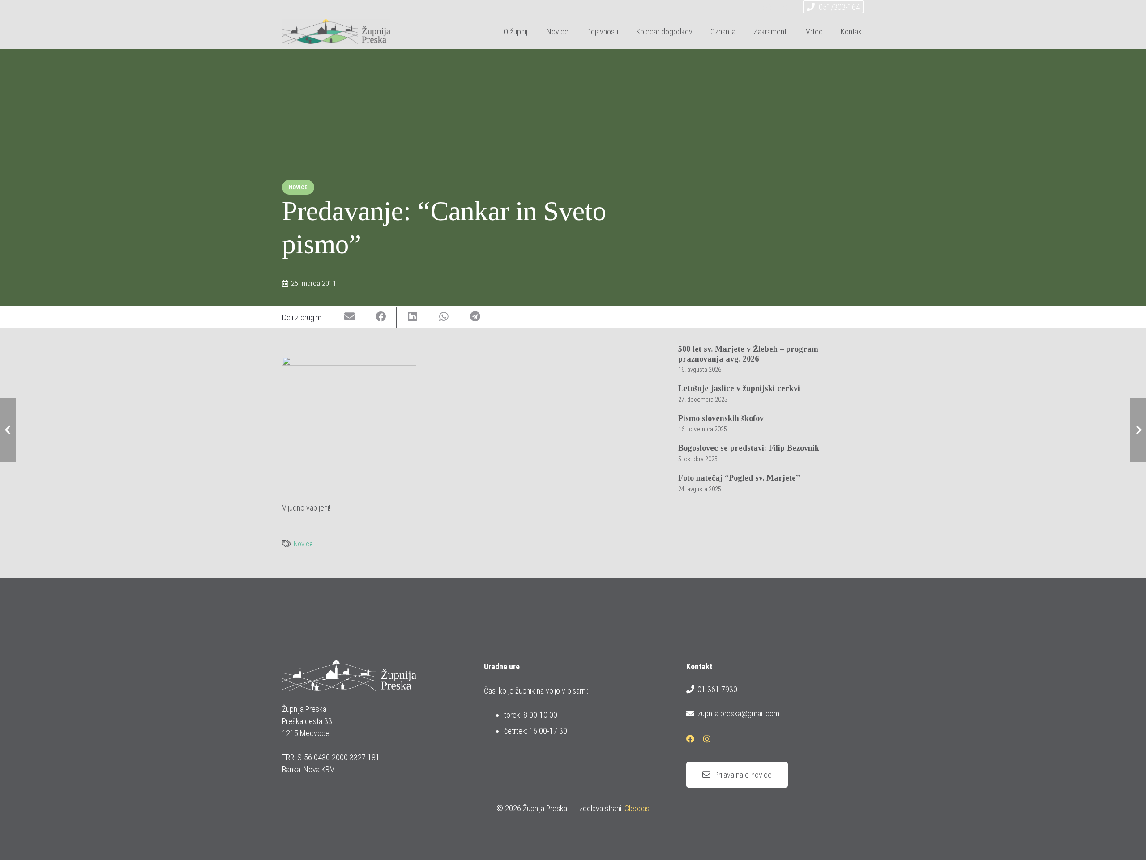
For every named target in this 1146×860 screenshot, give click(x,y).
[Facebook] (767, 8)
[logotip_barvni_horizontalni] (336, 31)
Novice (303, 544)
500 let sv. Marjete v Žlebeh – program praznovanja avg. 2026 (748, 354)
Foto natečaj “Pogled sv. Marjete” (739, 477)
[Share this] (381, 317)
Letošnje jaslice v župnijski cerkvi (739, 388)
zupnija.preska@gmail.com (738, 713)
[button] (625, 31)
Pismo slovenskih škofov (721, 418)
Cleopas (637, 808)
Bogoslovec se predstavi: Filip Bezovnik (748, 447)
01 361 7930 (717, 689)
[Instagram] (783, 8)
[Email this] (349, 317)
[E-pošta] (751, 8)
